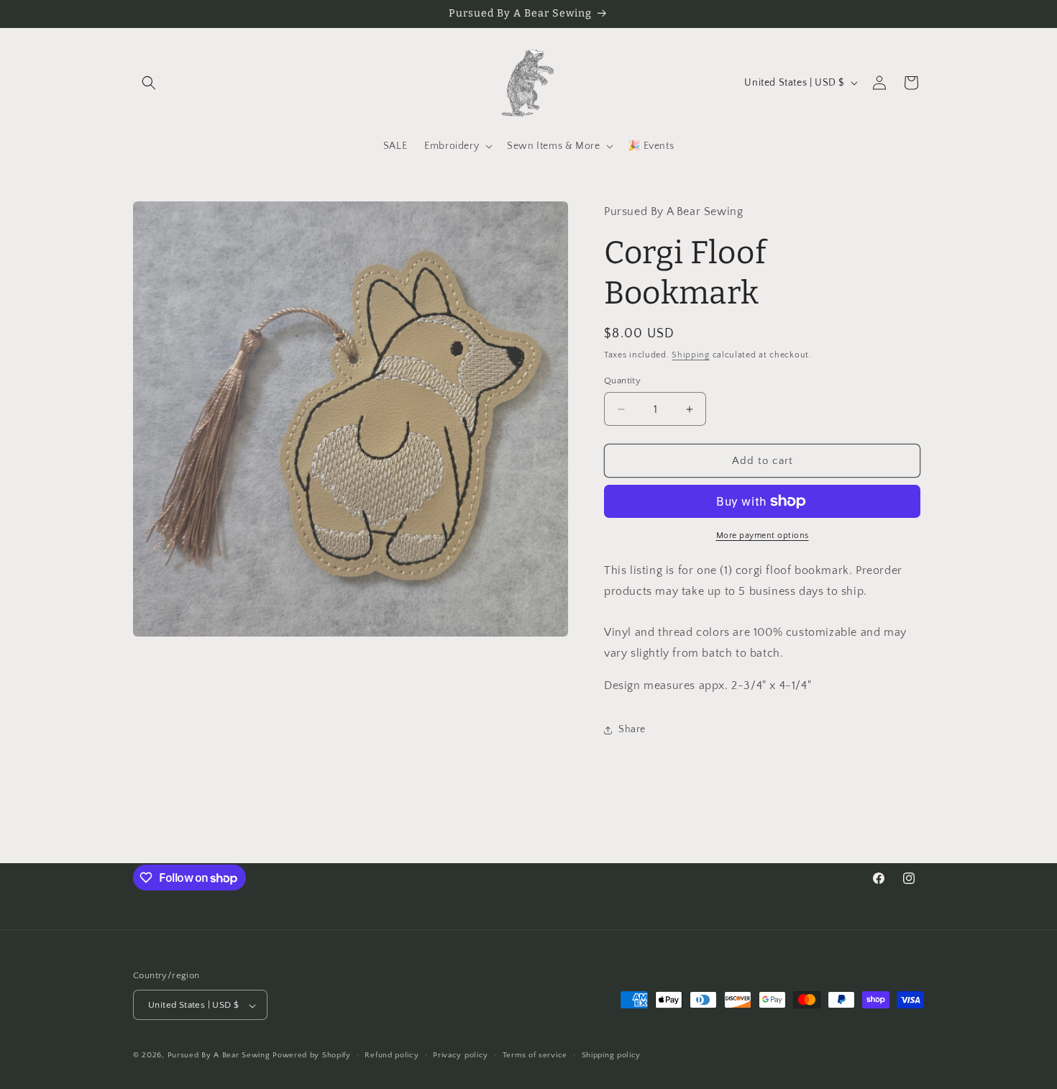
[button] (149, 83)
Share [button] (632, 729)
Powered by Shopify (312, 1056)
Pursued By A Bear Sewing (219, 1056)
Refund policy (391, 1055)
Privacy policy (460, 1055)
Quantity (622, 380)
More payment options (762, 535)
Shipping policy (611, 1055)
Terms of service (535, 1055)
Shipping (691, 355)
